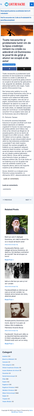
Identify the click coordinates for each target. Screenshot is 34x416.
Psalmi (4, 382)
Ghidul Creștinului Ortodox (10, 367)
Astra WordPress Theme (22, 411)
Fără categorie (6, 365)
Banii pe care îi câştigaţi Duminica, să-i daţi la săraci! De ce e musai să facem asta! (17, 239)
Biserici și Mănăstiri (8, 359)
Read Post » (9, 260)
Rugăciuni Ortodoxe (8, 387)
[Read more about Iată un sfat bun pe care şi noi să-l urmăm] (17, 270)
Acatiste (4, 356)
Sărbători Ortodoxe (8, 390)
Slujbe (4, 396)
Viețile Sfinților (7, 401)
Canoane (5, 362)
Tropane (4, 399)
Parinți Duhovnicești (8, 376)
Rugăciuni (5, 384)
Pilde (3, 379)
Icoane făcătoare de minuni (10, 370)
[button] (1, 4)
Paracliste (5, 373)
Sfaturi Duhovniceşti (9, 64)
